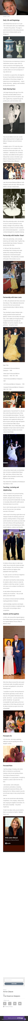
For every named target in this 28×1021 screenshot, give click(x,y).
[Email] (19, 1003)
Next (4, 994)
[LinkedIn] (14, 1003)
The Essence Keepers (11, 996)
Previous (4, 989)
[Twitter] (9, 1003)
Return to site (8, 1)
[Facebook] (4, 1003)
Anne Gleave (8, 992)
